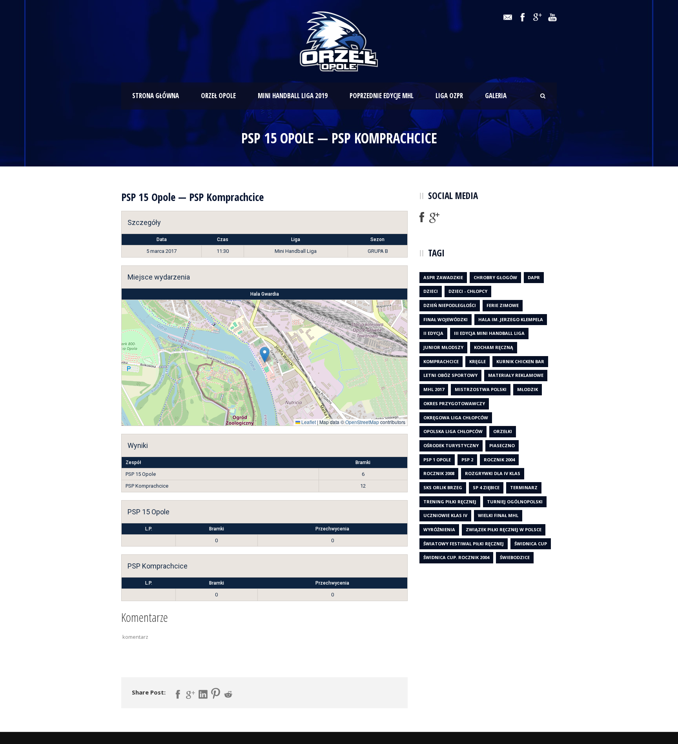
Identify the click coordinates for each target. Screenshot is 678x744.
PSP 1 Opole (437, 459)
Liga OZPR (449, 95)
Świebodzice (515, 557)
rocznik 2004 (499, 459)
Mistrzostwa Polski (481, 389)
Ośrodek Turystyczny (451, 445)
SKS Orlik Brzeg (442, 487)
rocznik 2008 (438, 473)
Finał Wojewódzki (445, 319)
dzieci (430, 291)
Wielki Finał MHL (498, 515)
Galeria (496, 95)
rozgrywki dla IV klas (492, 473)
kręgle (477, 361)
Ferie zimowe (503, 305)
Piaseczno (502, 445)
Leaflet (308, 422)
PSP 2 (467, 459)
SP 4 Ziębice (486, 487)
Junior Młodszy (443, 347)
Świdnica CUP (530, 544)
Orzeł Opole (218, 95)
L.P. (148, 529)
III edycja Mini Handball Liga (489, 333)
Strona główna (155, 95)
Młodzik (527, 389)
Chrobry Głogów (495, 277)
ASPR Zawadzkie (443, 277)
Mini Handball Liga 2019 (293, 95)
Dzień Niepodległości (449, 305)
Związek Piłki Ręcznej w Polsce (503, 529)
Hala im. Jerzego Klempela (510, 319)
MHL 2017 (433, 389)
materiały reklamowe (515, 375)
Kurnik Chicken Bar (520, 361)
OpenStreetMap (362, 422)
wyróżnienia (439, 529)
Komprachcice (441, 361)
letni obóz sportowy (450, 375)
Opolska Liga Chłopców (453, 431)
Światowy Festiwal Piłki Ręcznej (463, 544)
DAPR (534, 277)
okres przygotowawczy (454, 403)
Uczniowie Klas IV (445, 515)
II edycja (433, 333)
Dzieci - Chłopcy (467, 291)
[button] (265, 355)
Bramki (216, 529)
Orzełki (502, 431)
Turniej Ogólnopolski (515, 502)
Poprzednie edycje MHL (382, 95)
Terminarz (524, 487)
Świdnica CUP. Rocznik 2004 (456, 557)
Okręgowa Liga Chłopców (455, 417)
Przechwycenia (332, 529)
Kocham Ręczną (493, 347)
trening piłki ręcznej (449, 502)
